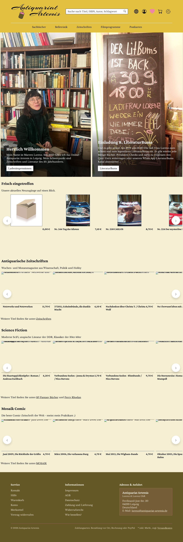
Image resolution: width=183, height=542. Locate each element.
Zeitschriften (84, 27)
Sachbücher (39, 27)
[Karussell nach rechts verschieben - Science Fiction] (176, 367)
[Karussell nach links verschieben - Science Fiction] (7, 367)
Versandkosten (164, 528)
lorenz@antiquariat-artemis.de (149, 510)
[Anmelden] (144, 11)
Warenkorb (17, 500)
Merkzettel (17, 509)
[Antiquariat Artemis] (36, 11)
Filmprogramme (110, 27)
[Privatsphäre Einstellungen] (168, 11)
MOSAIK (41, 463)
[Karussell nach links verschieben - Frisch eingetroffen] (7, 220)
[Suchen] (125, 11)
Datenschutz (72, 500)
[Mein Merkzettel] (152, 11)
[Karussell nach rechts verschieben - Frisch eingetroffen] (176, 220)
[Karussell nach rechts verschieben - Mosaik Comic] (176, 440)
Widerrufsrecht (74, 509)
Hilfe (14, 495)
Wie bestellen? (73, 514)
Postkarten (136, 27)
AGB (67, 495)
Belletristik (61, 27)
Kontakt (15, 490)
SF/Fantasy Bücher (47, 397)
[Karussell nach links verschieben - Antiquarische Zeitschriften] (7, 293)
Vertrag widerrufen (22, 514)
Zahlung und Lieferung (79, 505)
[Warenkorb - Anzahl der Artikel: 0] (160, 11)
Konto (14, 505)
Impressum (71, 490)
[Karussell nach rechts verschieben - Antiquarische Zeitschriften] (176, 293)
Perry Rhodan (72, 397)
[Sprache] (136, 11)
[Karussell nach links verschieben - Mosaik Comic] (7, 440)
